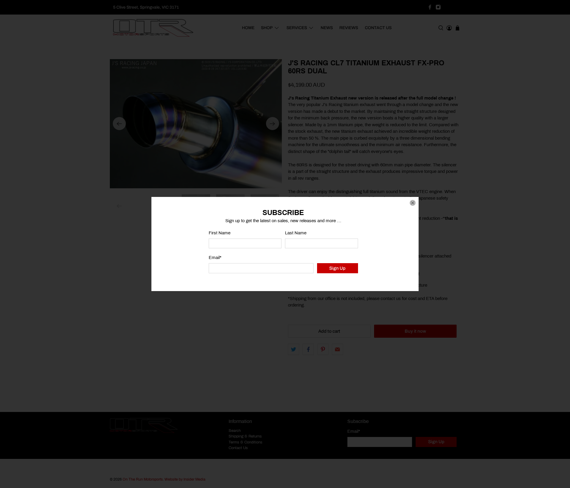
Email (215, 257)
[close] (413, 203)
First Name (219, 232)
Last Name (295, 232)
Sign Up (337, 268)
